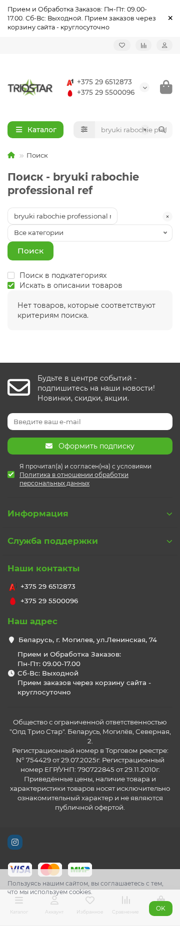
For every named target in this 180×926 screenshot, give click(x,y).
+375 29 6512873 (104, 82)
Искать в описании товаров (71, 285)
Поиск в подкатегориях (63, 275)
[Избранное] (122, 45)
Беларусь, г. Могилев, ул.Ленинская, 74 (87, 640)
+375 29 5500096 (105, 92)
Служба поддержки (53, 541)
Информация (38, 513)
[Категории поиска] (84, 129)
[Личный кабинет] (164, 45)
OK (161, 908)
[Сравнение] (144, 45)
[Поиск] (162, 130)
